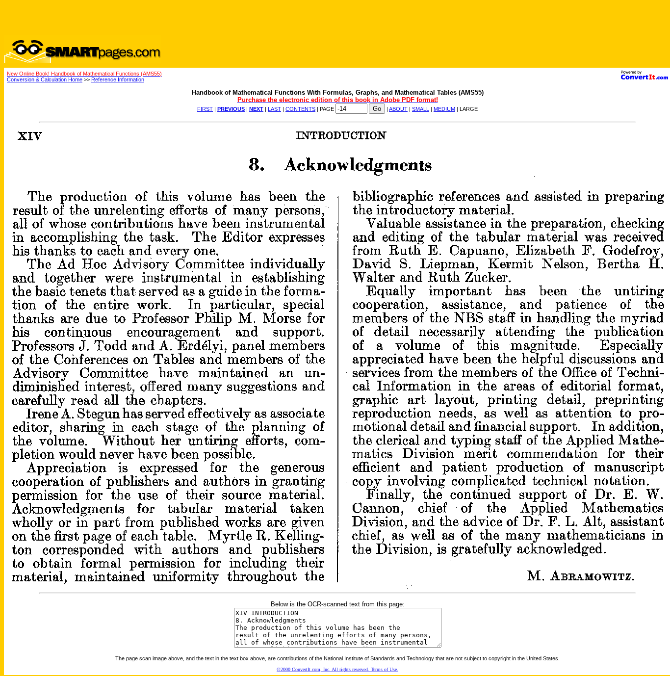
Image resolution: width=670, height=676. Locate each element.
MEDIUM (444, 109)
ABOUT (398, 109)
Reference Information (117, 79)
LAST (274, 109)
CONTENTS (300, 109)
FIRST (205, 109)
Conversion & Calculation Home (44, 79)
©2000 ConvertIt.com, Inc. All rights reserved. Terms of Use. (337, 669)
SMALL (420, 109)
